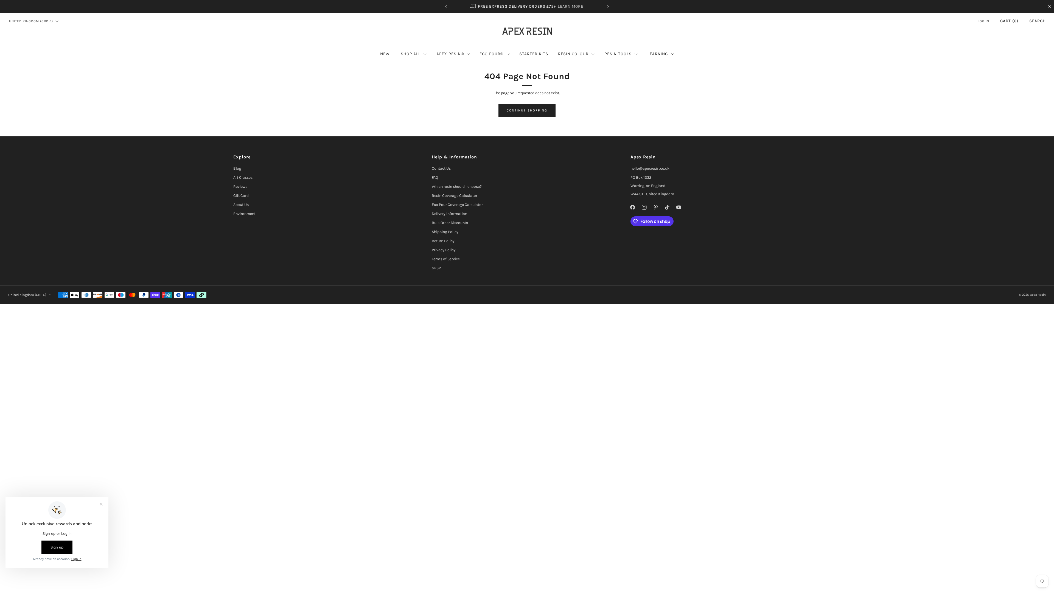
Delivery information (449, 213)
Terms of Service (446, 259)
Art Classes (243, 177)
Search (1037, 20)
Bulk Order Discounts (450, 222)
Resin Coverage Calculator (454, 195)
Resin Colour (573, 53)
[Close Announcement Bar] (1049, 6)
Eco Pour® (491, 53)
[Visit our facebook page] (632, 207)
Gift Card (241, 195)
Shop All (411, 53)
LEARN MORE (483, 6)
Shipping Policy (445, 232)
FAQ (435, 177)
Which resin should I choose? (457, 186)
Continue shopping (527, 110)
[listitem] (596, 6)
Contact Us (441, 168)
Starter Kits (533, 53)
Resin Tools (618, 53)
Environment (244, 213)
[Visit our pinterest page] (655, 207)
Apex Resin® (450, 53)
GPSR (436, 268)
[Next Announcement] (608, 6)
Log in (983, 21)
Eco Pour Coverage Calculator (457, 204)
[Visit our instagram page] (644, 207)
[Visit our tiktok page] (667, 207)
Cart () (1009, 20)
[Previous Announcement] (446, 6)
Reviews (240, 186)
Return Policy (443, 241)
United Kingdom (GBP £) (31, 21)
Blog (237, 168)
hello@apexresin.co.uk (649, 168)
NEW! (385, 53)
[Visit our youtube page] (679, 207)
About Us (241, 204)
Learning (657, 53)
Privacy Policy (444, 250)
